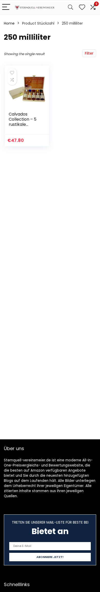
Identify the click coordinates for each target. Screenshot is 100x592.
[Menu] (6, 7)
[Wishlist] (82, 7)
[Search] (70, 7)
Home (9, 23)
